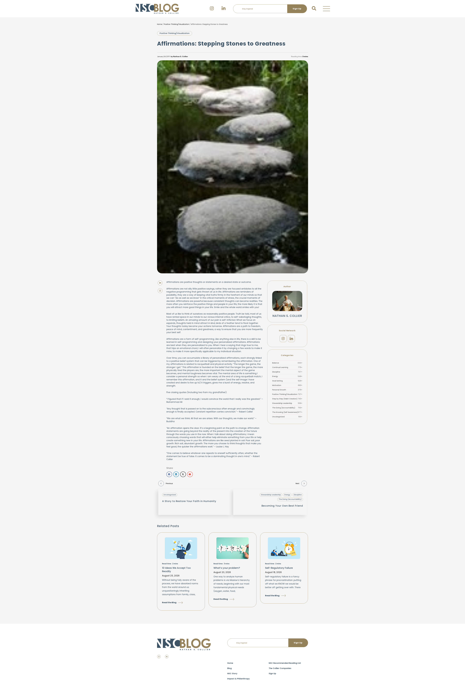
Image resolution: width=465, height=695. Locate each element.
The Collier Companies (280, 668)
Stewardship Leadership (287, 403)
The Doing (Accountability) (287, 408)
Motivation (287, 385)
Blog (229, 668)
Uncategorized (287, 416)
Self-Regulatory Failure (279, 568)
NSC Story (232, 673)
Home (159, 24)
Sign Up (272, 673)
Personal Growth (287, 390)
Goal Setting (287, 381)
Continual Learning (287, 367)
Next (297, 483)
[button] (326, 9)
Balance (287, 363)
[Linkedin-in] (167, 656)
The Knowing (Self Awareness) (287, 412)
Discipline (287, 372)
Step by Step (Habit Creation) (287, 399)
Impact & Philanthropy (238, 678)
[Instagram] (283, 338)
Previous (169, 483)
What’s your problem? (226, 568)
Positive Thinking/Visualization (176, 24)
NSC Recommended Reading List (285, 663)
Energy (287, 376)
